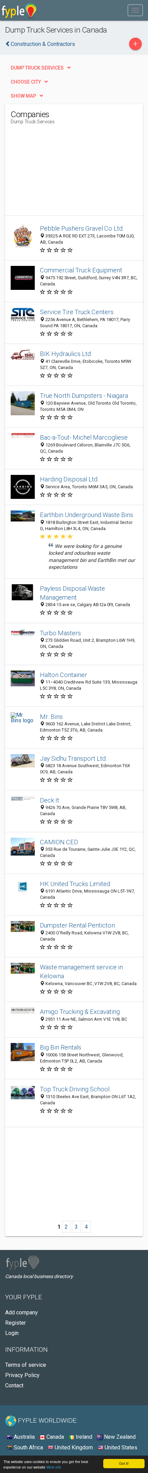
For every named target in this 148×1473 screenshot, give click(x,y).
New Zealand (119, 1437)
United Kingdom (73, 1447)
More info (53, 1467)
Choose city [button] (26, 82)
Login (12, 1333)
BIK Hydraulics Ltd (65, 353)
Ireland (83, 1437)
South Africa (27, 1447)
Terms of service (25, 1365)
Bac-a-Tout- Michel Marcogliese (84, 437)
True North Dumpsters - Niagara (84, 395)
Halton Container (63, 674)
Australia (23, 1437)
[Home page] (19, 10)
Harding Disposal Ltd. (69, 479)
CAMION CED (59, 842)
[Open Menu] (135, 10)
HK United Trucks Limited (75, 883)
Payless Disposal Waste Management (72, 593)
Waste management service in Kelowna (81, 971)
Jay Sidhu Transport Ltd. (73, 758)
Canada (54, 1437)
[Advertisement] (62, 173)
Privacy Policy (22, 1375)
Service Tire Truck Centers (77, 312)
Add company (21, 1312)
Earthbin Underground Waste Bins (86, 514)
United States (120, 1447)
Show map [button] (23, 96)
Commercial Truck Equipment (81, 270)
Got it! (124, 1463)
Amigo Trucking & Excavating (80, 1011)
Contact (14, 1385)
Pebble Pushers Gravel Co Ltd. (82, 228)
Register (15, 1322)
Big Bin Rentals (60, 1047)
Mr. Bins (51, 716)
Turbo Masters (60, 633)
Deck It (49, 800)
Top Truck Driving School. (75, 1089)
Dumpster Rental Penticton (77, 925)
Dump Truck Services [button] (37, 68)
